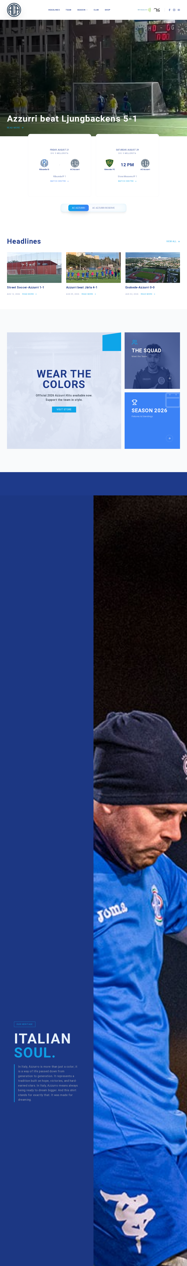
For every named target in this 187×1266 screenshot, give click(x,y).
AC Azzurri (78, 208)
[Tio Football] (157, 10)
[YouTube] (179, 10)
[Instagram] (174, 10)
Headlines (54, 10)
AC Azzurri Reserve (103, 208)
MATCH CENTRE (58, 181)
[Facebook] (169, 10)
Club (96, 10)
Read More (13, 128)
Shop (107, 10)
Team (68, 10)
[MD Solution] (144, 10)
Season (81, 10)
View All (171, 241)
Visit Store (64, 409)
